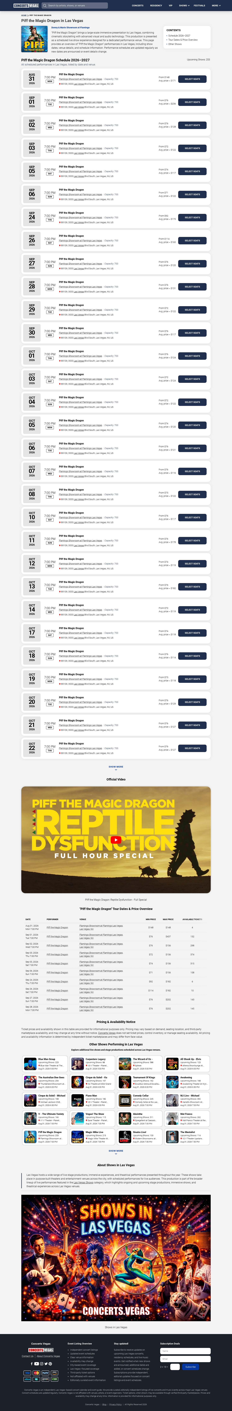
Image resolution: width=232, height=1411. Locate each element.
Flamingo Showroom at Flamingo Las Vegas (80, 79)
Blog (104, 1404)
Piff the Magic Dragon (57, 927)
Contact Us (27, 1356)
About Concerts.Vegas (48, 1356)
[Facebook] (31, 1364)
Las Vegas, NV (86, 929)
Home (24, 15)
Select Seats (192, 79)
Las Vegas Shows (83, 1182)
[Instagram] (42, 1364)
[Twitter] (46, 1364)
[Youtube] (36, 1364)
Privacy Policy (115, 1404)
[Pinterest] (50, 1364)
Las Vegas (79, 84)
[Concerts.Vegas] (41, 1350)
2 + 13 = (164, 1367)
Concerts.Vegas (107, 1033)
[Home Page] (26, 5)
